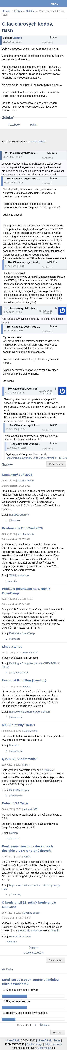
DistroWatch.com (19, 790)
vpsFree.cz (44, 1047)
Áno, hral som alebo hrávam (21, 989)
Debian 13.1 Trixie (15, 803)
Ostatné (30, 11)
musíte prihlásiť (38, 141)
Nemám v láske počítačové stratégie (26, 1012)
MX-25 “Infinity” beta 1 (18, 725)
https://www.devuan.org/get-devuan (29, 711)
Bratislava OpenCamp (22, 633)
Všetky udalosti (32, 952)
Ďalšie (32, 947)
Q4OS (47, 770)
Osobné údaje (34, 1044)
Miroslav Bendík (26, 480)
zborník (54, 930)
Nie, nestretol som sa (17, 1001)
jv (56, 307)
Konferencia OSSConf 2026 (22, 528)
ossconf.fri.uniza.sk (20, 936)
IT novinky (15, 894)
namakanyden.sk (19, 514)
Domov (6, 11)
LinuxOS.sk (13, 3)
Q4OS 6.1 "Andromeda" (19, 759)
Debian (13, 833)
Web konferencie (19, 575)
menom (27, 686)
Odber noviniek (53, 1044)
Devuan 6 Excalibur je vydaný (24, 680)
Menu (55, 3)
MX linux (14, 745)
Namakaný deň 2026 (17, 474)
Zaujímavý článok (19, 672)
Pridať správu (56, 464)
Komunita (15, 520)
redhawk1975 (30, 652)
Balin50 (27, 856)
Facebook (14, 124)
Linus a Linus (12, 646)
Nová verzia (16, 717)
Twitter (33, 124)
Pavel (26, 764)
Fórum (18, 11)
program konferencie (30, 930)
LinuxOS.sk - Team (48, 1040)
